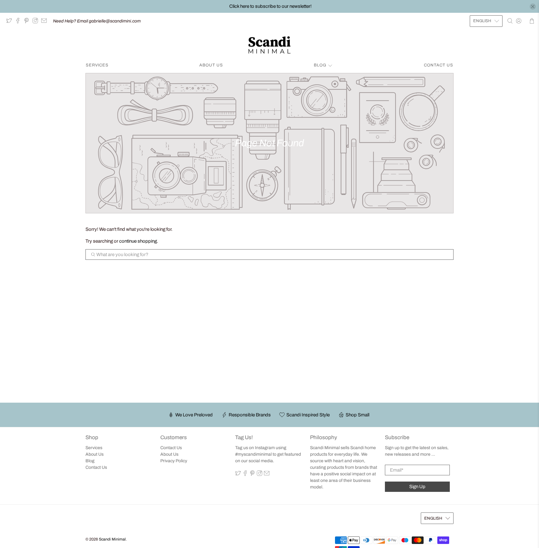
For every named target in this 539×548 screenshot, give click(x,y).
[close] (533, 6)
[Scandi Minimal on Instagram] (36, 22)
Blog (320, 65)
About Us (211, 65)
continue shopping (138, 241)
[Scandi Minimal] (269, 45)
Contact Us (438, 65)
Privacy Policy (173, 460)
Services (97, 65)
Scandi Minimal (112, 539)
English (482, 21)
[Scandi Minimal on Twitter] (10, 22)
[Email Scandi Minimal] (45, 22)
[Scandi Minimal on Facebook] (19, 22)
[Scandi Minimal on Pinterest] (28, 22)
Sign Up (417, 486)
